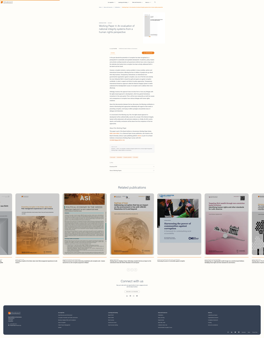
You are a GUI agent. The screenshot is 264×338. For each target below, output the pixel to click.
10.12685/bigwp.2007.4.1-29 (117, 140)
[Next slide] (135, 269)
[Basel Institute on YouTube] (137, 296)
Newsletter (244, 332)
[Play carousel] (128, 269)
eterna (139, 135)
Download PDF (149, 52)
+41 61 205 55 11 (13, 324)
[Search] (155, 2)
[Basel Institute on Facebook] (130, 296)
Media (249, 332)
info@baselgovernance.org (15, 325)
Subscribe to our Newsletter (132, 291)
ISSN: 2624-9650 (114, 133)
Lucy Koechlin (114, 48)
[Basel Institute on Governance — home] (53, 2)
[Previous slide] (132, 269)
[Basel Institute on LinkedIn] (127, 296)
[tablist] (113, 52)
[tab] (113, 53)
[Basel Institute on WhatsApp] (133, 296)
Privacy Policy (254, 332)
